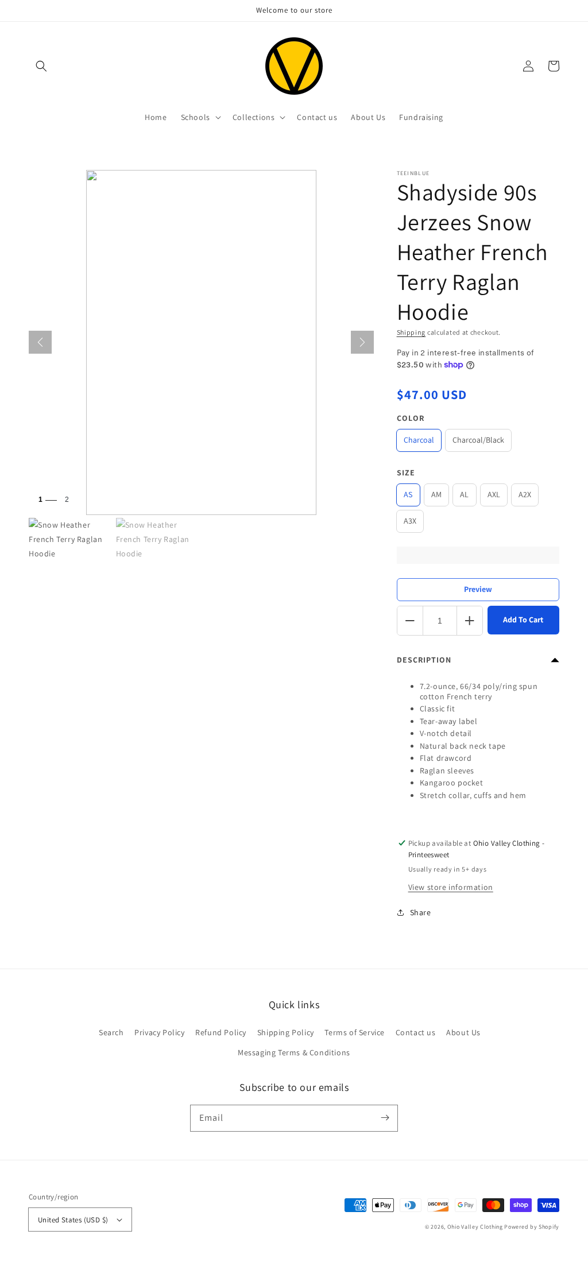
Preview (478, 589)
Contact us (416, 1032)
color (410, 418)
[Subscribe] (384, 1118)
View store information (450, 887)
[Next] (362, 342)
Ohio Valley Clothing (475, 1226)
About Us (463, 1032)
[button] (41, 66)
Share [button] (420, 912)
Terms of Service (354, 1032)
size (406, 472)
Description (424, 660)
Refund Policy (220, 1032)
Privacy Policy (159, 1032)
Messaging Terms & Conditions (294, 1052)
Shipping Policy (285, 1032)
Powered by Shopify (531, 1226)
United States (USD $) (73, 1220)
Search (111, 1032)
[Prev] (40, 342)
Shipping (411, 332)
